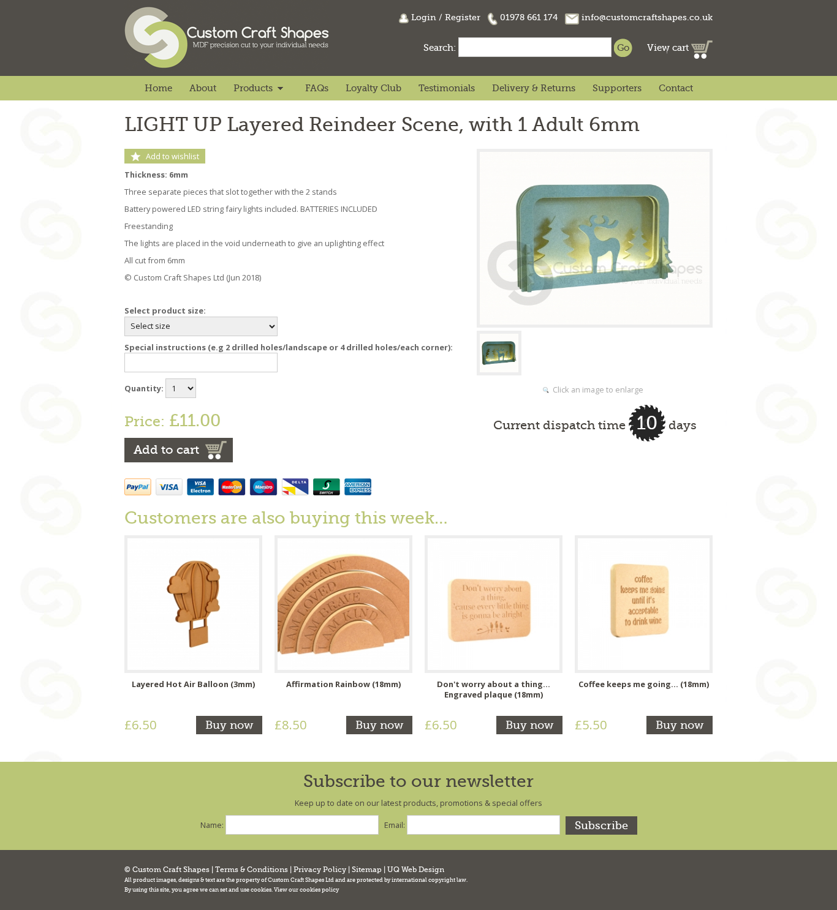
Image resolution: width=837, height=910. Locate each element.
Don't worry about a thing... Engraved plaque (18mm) (493, 690)
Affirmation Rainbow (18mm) (343, 684)
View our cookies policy (306, 890)
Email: (394, 824)
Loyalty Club (373, 88)
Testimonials (446, 88)
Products (253, 88)
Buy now (229, 725)
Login (423, 17)
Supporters (617, 88)
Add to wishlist (172, 156)
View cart (669, 47)
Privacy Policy (320, 870)
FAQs (316, 88)
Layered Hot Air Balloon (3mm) (193, 684)
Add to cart (166, 450)
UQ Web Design (415, 870)
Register (462, 17)
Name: (212, 824)
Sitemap (367, 870)
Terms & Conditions (251, 870)
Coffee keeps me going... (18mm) (643, 684)
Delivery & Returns (533, 88)
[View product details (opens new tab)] (193, 602)
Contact (676, 88)
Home (158, 88)
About (202, 88)
